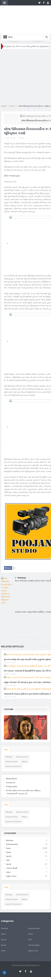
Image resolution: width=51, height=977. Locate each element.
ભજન (8, 854)
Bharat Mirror (11, 761)
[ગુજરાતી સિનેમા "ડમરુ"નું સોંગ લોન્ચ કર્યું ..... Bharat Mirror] (25, 710)
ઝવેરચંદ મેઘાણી (11, 850)
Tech (8, 842)
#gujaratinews (11, 744)
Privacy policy (11, 769)
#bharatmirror (22, 739)
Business (9, 822)
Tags (6, 732)
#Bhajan (9, 739)
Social (8, 835)
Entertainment (12, 827)
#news (24, 744)
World (8, 846)
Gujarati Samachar (13, 749)
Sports (8, 838)
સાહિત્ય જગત (11, 858)
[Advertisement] (25, 59)
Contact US (10, 765)
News (22, 120)
